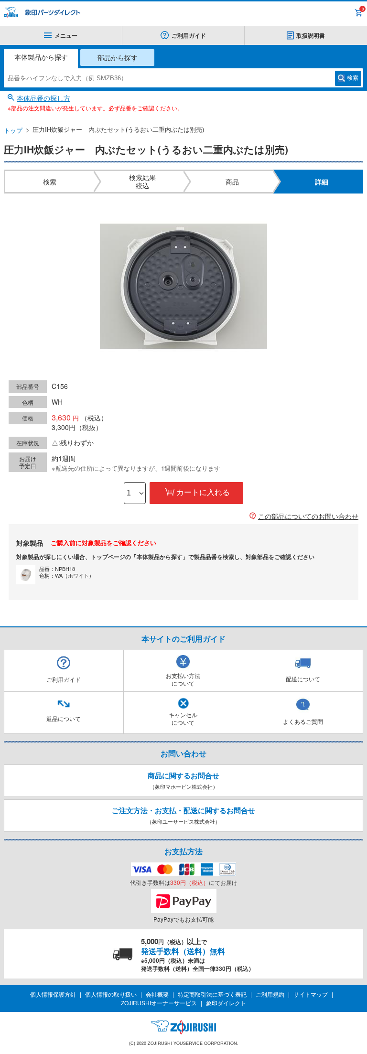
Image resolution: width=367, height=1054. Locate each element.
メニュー (65, 35)
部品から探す (117, 57)
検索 (352, 78)
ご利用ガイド (189, 35)
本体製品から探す (41, 57)
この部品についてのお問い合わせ (308, 516)
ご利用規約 (270, 994)
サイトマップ (310, 994)
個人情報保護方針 (53, 994)
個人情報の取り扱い (111, 994)
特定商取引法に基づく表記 (212, 994)
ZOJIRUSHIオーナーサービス (159, 1003)
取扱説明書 (310, 35)
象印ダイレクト (226, 1003)
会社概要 (157, 994)
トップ (13, 130)
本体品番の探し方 (43, 98)
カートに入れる (203, 492)
